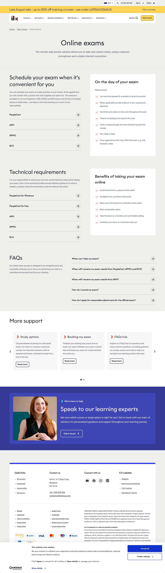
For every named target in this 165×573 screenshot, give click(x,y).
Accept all (145, 549)
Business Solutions (55, 18)
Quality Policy (56, 511)
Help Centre (86, 18)
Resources (100, 18)
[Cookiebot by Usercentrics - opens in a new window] (15, 568)
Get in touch (147, 18)
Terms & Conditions (23, 519)
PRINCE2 (125, 479)
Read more (23, 364)
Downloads (21, 484)
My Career (39, 18)
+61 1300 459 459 (126, 3)
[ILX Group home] (14, 18)
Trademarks (55, 515)
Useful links (20, 515)
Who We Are (72, 18)
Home (12, 29)
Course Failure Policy (58, 526)
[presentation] (10, 351)
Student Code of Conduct (60, 523)
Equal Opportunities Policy (60, 519)
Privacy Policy (21, 523)
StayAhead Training (129, 493)
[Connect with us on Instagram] (101, 481)
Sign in (138, 3)
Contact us (54, 472)
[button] (81, 379)
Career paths (22, 488)
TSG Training (127, 488)
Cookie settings (143, 556)
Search (132, 18)
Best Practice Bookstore (131, 484)
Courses (26, 18)
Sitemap (19, 511)
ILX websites (125, 472)
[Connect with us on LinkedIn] (107, 481)
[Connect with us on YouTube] (87, 481)
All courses (21, 479)
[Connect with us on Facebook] (94, 481)
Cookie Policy (21, 526)
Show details (37, 568)
